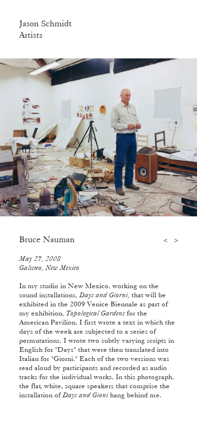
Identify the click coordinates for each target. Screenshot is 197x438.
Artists (31, 35)
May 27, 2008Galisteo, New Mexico (49, 263)
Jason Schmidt (45, 23)
